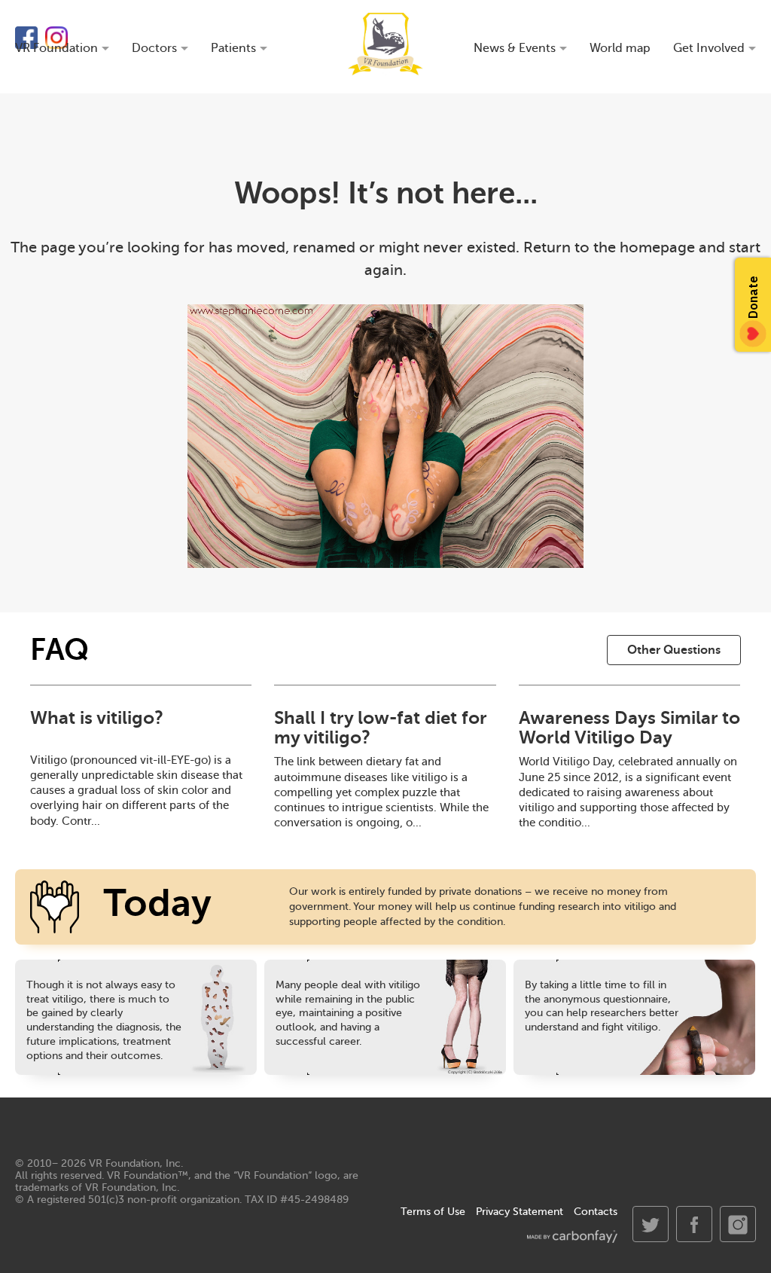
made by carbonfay (572, 1236)
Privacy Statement (519, 1211)
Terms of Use (433, 1211)
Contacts (595, 1211)
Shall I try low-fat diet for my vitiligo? (380, 727)
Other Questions (674, 650)
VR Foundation (385, 44)
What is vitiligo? (96, 717)
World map (620, 48)
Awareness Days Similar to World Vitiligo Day (629, 727)
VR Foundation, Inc (135, 1163)
